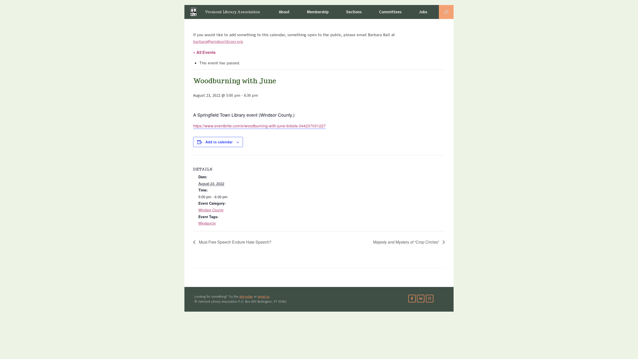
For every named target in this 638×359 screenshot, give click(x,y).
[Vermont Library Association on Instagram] (429, 298)
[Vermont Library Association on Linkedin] (420, 298)
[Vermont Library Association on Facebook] (412, 298)
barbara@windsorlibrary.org (218, 41)
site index (246, 296)
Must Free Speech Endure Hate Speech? (234, 242)
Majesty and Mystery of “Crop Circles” (406, 242)
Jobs (423, 12)
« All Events (204, 52)
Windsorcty (207, 223)
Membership (318, 12)
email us (263, 296)
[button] (446, 12)
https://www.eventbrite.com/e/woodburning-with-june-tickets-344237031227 (259, 126)
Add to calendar (219, 141)
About (284, 12)
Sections (354, 12)
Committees (390, 12)
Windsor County (211, 209)
